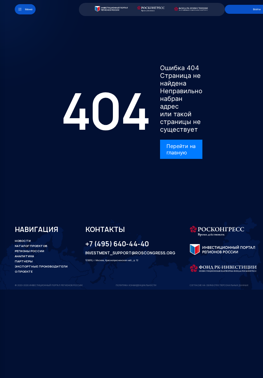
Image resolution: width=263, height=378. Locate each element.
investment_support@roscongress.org (126, 253)
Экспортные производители (41, 266)
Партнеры (24, 261)
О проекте (24, 271)
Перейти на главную (181, 149)
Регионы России (29, 251)
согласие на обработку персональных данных (219, 285)
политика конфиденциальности (136, 285)
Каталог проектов (31, 246)
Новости (23, 241)
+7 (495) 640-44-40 (117, 244)
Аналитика (24, 256)
